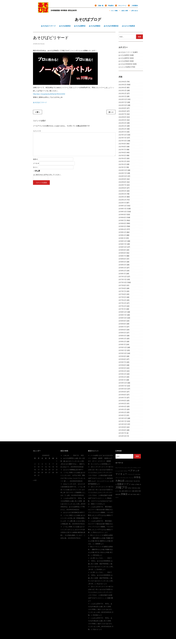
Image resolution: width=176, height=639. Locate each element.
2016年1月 (122, 344)
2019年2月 (122, 235)
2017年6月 (122, 294)
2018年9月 (122, 250)
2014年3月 (122, 409)
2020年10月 (123, 176)
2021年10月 (123, 141)
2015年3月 (122, 374)
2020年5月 (122, 191)
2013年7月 (122, 433)
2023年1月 (122, 96)
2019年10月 (123, 212)
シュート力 (120, 471)
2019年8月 (122, 217)
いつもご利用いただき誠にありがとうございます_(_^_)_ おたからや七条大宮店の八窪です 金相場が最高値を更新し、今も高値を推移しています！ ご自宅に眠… (72, 532)
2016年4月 (122, 336)
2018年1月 (122, 274)
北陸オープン (124, 484)
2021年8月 (122, 147)
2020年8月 (122, 182)
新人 (120, 491)
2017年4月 (122, 300)
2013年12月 (123, 418)
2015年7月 (122, 362)
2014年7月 (122, 398)
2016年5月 (122, 333)
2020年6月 (122, 188)
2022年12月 (123, 99)
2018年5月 (122, 262)
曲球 (123, 491)
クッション (124, 467)
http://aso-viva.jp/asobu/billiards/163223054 (49, 94)
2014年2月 (122, 412)
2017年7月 (122, 291)
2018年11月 (122, 244)
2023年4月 (122, 87)
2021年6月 (122, 152)
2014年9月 (122, 392)
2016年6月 (122, 330)
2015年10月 (123, 353)
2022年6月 (122, 117)
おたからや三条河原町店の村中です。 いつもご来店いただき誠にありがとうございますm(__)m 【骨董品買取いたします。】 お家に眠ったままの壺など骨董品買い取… (73, 518)
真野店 (136, 491)
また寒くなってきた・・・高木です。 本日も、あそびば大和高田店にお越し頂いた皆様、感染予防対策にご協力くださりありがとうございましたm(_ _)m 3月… (100, 563)
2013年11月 (123, 421)
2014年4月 (122, 406)
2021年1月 (122, 167)
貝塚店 (124, 494)
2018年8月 (122, 253)
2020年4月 (122, 194)
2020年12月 (123, 170)
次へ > (111, 112)
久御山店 (120, 480)
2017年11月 (122, 279)
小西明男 (97, 544)
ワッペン (131, 477)
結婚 (117, 494)
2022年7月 (122, 114)
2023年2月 (122, 93)
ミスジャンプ (131, 474)
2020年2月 (122, 200)
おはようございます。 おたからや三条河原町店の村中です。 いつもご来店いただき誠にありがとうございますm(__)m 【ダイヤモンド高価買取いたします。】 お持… (73, 489)
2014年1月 (122, 415)
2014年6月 (122, 401)
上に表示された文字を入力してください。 (47, 175)
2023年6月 (122, 82)
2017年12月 (123, 276)
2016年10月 (123, 318)
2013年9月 (122, 427)
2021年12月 (123, 135)
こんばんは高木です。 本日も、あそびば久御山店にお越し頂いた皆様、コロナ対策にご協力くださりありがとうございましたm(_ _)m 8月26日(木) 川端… (100, 609)
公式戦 (126, 481)
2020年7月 (122, 185)
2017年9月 (122, 285)
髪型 (138, 494)
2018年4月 (122, 265)
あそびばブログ (88, 19)
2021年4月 (122, 158)
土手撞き (137, 484)
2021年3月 (122, 161)
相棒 (133, 491)
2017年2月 (122, 306)
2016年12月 (123, 312)
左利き (129, 488)
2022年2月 (122, 129)
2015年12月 (123, 347)
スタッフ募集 (114, 10)
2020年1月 (122, 203)
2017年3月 (122, 303)
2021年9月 (122, 144)
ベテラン (125, 471)
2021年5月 (122, 155)
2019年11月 (122, 209)
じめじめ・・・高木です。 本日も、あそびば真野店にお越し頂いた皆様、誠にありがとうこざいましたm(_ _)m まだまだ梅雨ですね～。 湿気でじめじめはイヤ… (72, 461)
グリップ (130, 467)
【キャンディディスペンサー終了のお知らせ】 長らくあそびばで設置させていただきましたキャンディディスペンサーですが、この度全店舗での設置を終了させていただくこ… (100, 472)
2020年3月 (122, 197)
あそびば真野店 (124, 58)
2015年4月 (122, 371)
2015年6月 (122, 365)
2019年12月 (123, 206)
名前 (35, 159)
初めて (132, 481)
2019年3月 (122, 232)
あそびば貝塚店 (124, 61)
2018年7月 (122, 256)
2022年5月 (122, 120)
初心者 (135, 481)
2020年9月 (122, 179)
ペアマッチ (134, 470)
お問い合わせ (134, 10)
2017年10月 (123, 282)
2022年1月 (122, 132)
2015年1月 (122, 380)
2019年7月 (122, 220)
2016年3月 (122, 339)
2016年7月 (122, 327)
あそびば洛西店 (124, 55)
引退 (133, 488)
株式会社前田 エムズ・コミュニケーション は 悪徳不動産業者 (100, 481)
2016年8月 (122, 324)
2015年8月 (122, 359)
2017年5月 (122, 297)
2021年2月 (122, 164)
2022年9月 (122, 108)
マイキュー (121, 474)
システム (134, 467)
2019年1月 (122, 238)
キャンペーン (122, 5)
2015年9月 (122, 356)
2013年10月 (123, 424)
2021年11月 (122, 138)
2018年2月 (122, 271)
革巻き (135, 494)
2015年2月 (122, 377)
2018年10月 (123, 247)
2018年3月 (122, 268)
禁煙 (140, 491)
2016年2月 (122, 341)
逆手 (129, 494)
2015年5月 (122, 368)
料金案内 (111, 5)
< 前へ (37, 112)
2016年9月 (122, 321)
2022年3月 (122, 126)
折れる (136, 488)
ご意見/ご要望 (124, 10)
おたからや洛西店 (125, 67)
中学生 (137, 477)
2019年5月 (122, 226)
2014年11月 (123, 386)
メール (36, 163)
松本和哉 (104, 464)
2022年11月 (123, 102)
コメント (36, 131)
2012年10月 (123, 436)
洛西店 (126, 491)
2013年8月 (122, 430)
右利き (133, 484)
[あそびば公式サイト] (43, 11)
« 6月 (35, 480)
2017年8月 (122, 288)
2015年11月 (122, 350)
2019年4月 (122, 229)
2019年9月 (122, 214)
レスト (127, 477)
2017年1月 (122, 309)
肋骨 (119, 494)
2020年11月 (123, 173)
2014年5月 (122, 403)
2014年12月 (123, 383)
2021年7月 (122, 150)
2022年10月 (123, 105)
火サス (130, 491)
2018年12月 (123, 241)
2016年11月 (122, 315)
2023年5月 (122, 85)
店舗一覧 (100, 5)
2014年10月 (123, 389)
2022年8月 (122, 111)
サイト (35, 167)
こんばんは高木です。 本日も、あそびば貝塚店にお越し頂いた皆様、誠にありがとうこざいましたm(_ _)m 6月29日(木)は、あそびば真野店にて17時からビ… (72, 503)
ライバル (122, 477)
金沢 (132, 494)
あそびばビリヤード (40, 102)
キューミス (118, 467)
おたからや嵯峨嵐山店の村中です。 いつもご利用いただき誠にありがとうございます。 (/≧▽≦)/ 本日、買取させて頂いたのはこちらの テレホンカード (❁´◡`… (72, 475)
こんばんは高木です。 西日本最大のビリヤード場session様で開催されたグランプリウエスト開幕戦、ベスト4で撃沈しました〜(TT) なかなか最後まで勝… (100, 512)
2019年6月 (122, 223)
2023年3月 (122, 90)
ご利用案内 (134, 5)
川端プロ (122, 487)
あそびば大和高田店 (125, 64)
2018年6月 (122, 259)
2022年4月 (122, 123)
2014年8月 (122, 395)
